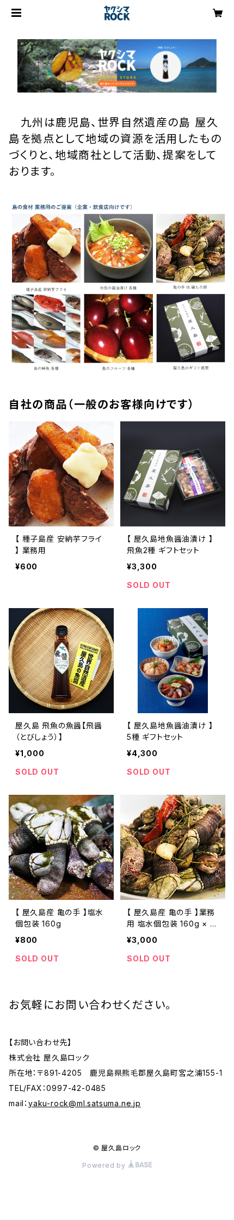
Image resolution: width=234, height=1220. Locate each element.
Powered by (105, 1165)
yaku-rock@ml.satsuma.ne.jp (84, 1103)
